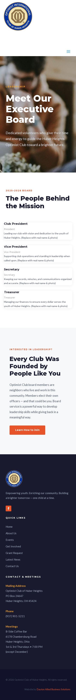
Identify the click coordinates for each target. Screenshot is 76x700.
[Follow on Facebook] (8, 508)
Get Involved (13, 546)
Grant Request (14, 552)
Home (9, 526)
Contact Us (12, 566)
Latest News (13, 559)
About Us (11, 533)
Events (10, 539)
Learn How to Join (27, 430)
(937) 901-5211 (15, 616)
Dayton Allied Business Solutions (53, 689)
